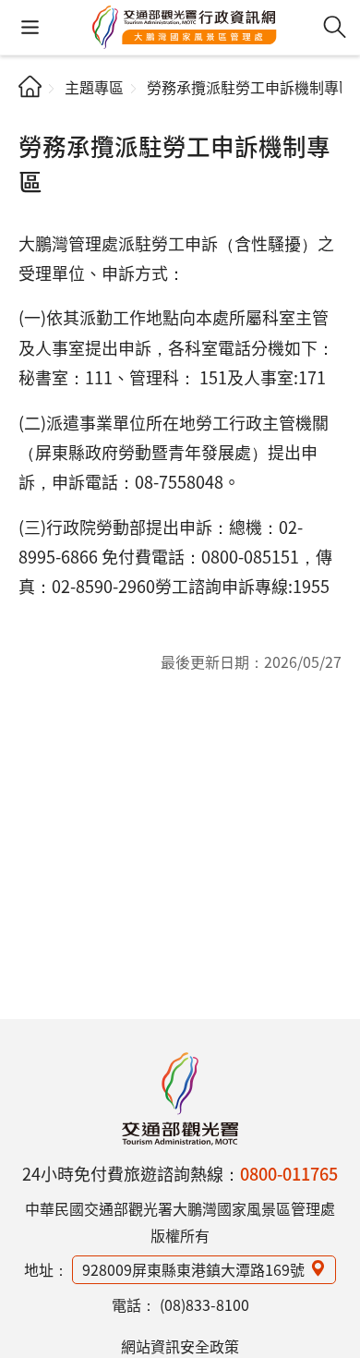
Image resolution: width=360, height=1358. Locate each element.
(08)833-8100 (204, 1304)
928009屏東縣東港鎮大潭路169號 (193, 1269)
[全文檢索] (334, 27)
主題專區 (94, 87)
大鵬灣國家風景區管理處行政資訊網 (184, 28)
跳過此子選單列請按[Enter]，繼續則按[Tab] (34, 116)
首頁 (30, 86)
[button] (30, 27)
